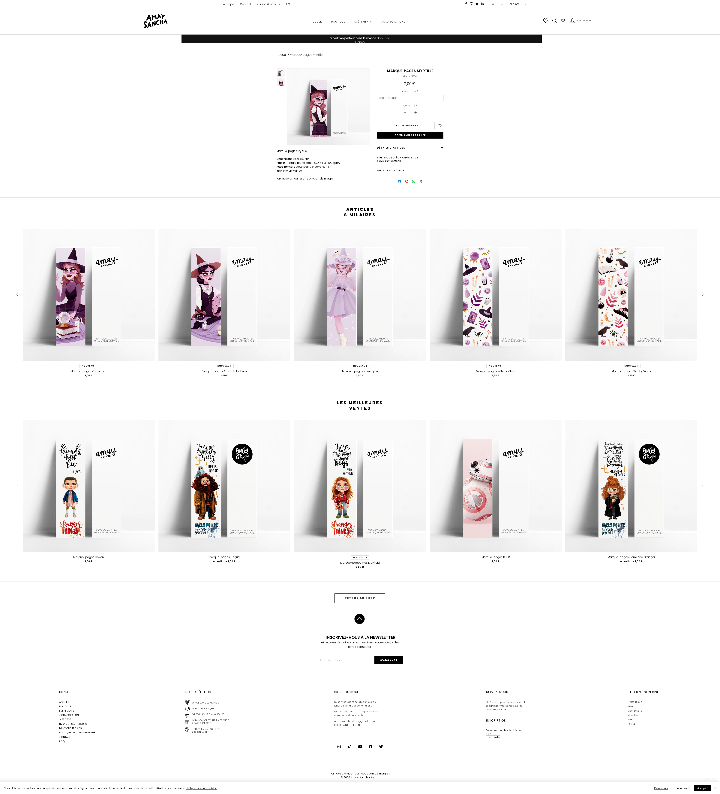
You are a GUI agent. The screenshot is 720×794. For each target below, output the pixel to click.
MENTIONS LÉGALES (70, 728)
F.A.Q (287, 4)
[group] (360, 302)
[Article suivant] (702, 294)
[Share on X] (421, 181)
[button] (554, 21)
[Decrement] (404, 112)
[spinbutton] (410, 112)
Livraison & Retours (267, 4)
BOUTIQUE (65, 706)
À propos (229, 4)
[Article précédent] (17, 294)
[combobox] (410, 98)
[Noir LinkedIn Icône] (482, 4)
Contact (245, 4)
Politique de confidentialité (201, 788)
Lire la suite (493, 737)
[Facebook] (466, 4)
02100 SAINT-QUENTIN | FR (349, 725)
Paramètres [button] (661, 788)
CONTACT (65, 737)
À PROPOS (65, 719)
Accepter (702, 788)
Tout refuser (681, 788)
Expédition (410, 91)
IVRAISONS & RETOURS (73, 724)
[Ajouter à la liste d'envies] (440, 125)
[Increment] (416, 112)
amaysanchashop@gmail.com (354, 721)
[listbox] (518, 4)
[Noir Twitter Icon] (477, 4)
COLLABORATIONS (69, 715)
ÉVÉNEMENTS (66, 711)
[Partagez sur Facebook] (399, 181)
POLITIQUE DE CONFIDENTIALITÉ (77, 732)
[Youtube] (360, 746)
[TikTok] (349, 746)
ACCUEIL (64, 702)
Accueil (282, 55)
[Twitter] (381, 746)
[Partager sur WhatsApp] (414, 181)
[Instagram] (471, 4)
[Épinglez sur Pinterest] (406, 181)
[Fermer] (715, 788)
